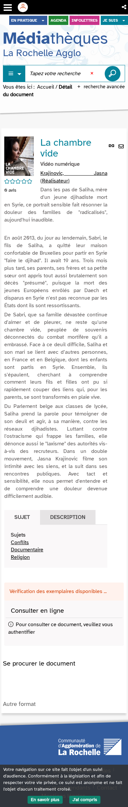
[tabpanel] (56, 546)
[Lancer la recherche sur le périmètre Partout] (112, 73)
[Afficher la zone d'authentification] (25, 7)
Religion (20, 557)
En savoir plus (45, 799)
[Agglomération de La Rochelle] (89, 746)
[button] (124, 7)
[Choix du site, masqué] (43, 20)
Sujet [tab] (22, 517)
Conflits (20, 542)
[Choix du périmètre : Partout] (14, 74)
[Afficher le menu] (7, 7)
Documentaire (27, 549)
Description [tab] (67, 517)
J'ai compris (85, 799)
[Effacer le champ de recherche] (92, 73)
